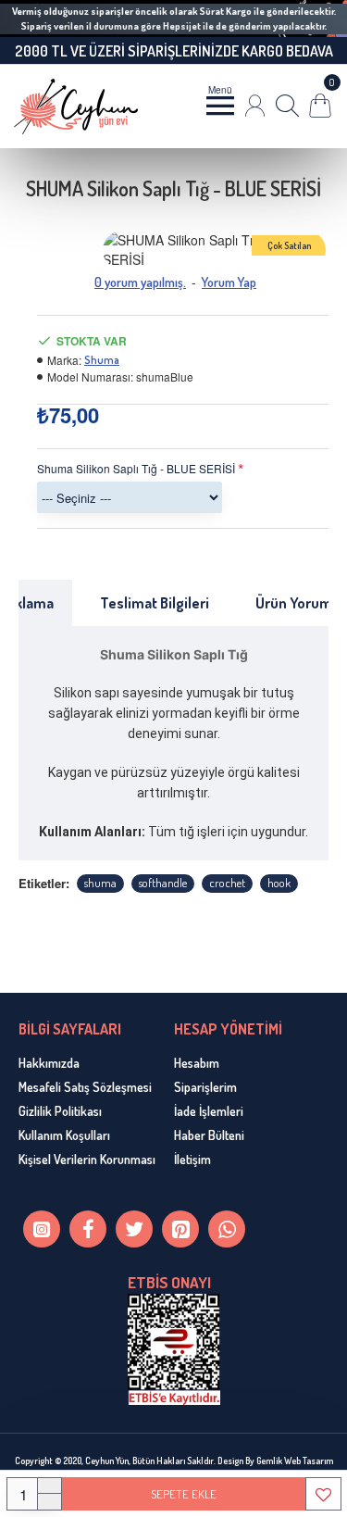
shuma (100, 882)
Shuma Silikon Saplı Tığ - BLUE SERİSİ (136, 468)
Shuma (101, 360)
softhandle (163, 882)
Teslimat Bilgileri (154, 603)
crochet (227, 882)
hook (279, 882)
